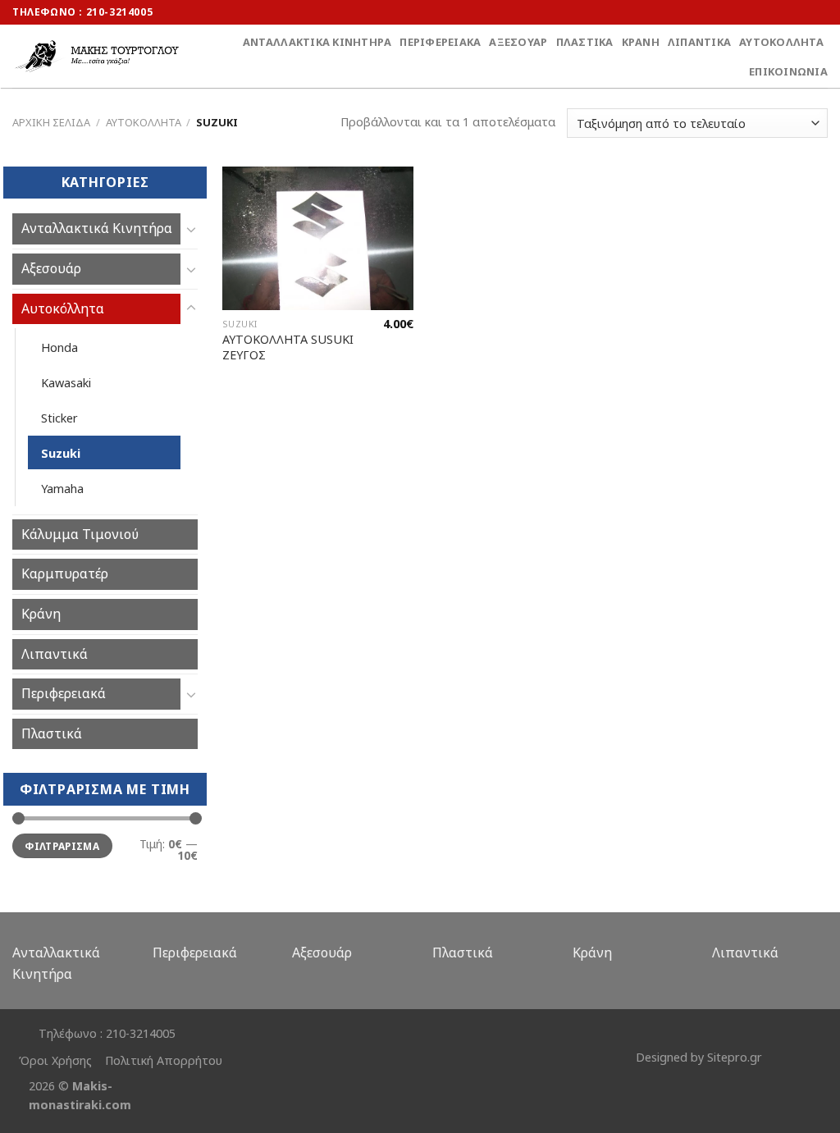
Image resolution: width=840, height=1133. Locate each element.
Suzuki (60, 453)
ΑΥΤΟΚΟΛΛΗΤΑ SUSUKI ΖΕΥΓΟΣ (288, 347)
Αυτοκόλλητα (781, 41)
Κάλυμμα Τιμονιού (80, 534)
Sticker (59, 418)
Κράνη (641, 41)
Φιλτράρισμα (62, 845)
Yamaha (62, 488)
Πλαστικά (585, 41)
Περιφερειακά (440, 41)
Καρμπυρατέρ (64, 573)
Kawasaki (66, 383)
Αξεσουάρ (518, 41)
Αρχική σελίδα (51, 122)
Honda (59, 347)
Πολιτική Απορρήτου (163, 1060)
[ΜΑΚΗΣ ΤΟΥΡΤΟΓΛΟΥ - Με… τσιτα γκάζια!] (96, 56)
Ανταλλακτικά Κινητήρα (317, 41)
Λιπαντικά (699, 41)
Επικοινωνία (788, 71)
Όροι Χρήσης (55, 1060)
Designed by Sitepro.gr (699, 1057)
